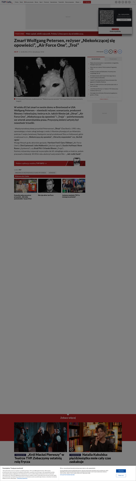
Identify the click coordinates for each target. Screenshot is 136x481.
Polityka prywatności (22, 478)
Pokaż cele (121, 475)
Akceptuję (121, 470)
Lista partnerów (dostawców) (67, 474)
